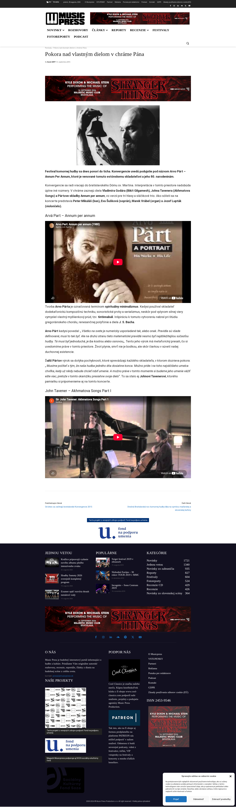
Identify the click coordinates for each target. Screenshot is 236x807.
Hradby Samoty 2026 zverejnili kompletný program (71, 579)
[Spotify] (125, 637)
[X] (185, 6)
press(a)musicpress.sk (63, 676)
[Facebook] (170, 6)
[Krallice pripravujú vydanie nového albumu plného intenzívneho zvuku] (52, 562)
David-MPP (51, 62)
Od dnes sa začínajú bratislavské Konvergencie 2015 (68, 507)
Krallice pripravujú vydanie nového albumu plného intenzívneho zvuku (74, 562)
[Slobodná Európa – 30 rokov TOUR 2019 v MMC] (103, 575)
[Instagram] (174, 6)
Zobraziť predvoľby (221, 799)
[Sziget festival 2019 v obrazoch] (103, 562)
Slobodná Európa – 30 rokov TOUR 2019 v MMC (125, 573)
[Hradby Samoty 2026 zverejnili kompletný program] (52, 578)
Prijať (176, 799)
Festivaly (48, 48)
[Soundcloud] (181, 6)
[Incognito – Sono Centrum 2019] (103, 588)
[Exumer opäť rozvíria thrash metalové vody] (52, 594)
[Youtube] (189, 6)
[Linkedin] (178, 6)
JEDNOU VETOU (58, 553)
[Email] (136, 69)
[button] (230, 776)
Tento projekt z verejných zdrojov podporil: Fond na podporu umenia (118, 520)
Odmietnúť (198, 799)
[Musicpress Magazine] (65, 19)
